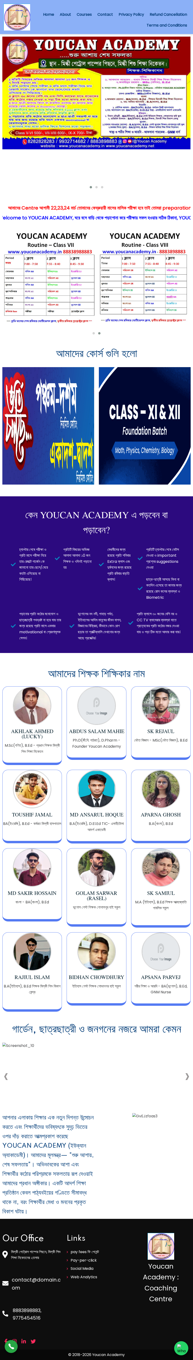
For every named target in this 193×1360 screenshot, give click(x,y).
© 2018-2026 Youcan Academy (96, 1354)
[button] (91, 187)
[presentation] (6, 1076)
